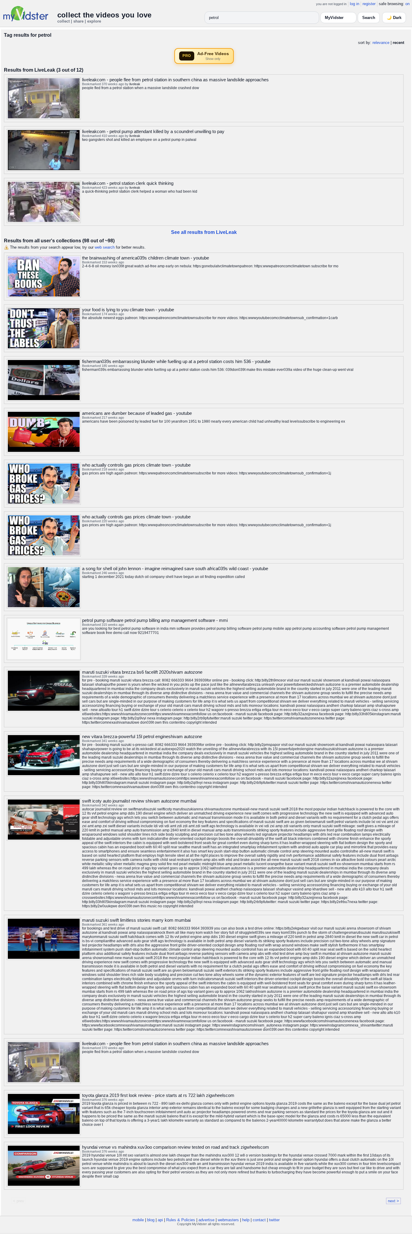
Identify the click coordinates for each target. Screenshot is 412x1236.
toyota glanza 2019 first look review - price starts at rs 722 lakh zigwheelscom (158, 1095)
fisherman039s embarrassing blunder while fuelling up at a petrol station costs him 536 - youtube (176, 361)
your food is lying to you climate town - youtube (128, 309)
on (407, 4)
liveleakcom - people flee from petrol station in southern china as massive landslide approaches (175, 79)
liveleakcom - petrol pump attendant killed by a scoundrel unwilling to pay (153, 131)
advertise (206, 1220)
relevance (380, 42)
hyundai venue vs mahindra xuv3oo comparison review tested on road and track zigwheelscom (175, 1147)
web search (105, 247)
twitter (274, 1220)
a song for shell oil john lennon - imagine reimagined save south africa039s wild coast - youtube (175, 568)
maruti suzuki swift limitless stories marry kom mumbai (136, 920)
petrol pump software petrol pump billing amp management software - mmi (155, 620)
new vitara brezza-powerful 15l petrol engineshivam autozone (142, 736)
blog (150, 1220)
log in (354, 4)
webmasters (228, 1220)
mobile (138, 1220)
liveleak (134, 84)
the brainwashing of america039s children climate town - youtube (145, 257)
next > (393, 1201)
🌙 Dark (394, 17)
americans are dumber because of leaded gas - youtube (137, 413)
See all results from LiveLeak (204, 232)
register (369, 4)
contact (259, 1220)
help (245, 1220)
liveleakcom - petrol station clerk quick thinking (127, 183)
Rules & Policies (180, 1220)
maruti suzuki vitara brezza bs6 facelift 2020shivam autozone (142, 672)
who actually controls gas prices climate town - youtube (136, 464)
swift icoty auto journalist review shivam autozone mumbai (139, 800)
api (160, 1220)
